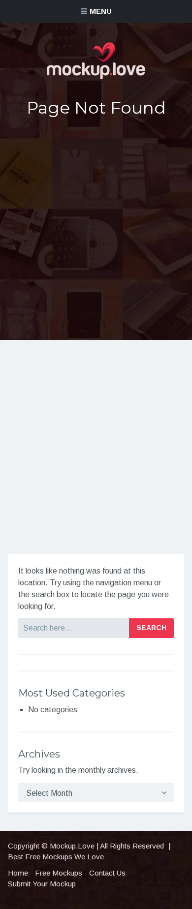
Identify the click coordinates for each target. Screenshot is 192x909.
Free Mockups (58, 873)
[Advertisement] (96, 229)
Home (18, 873)
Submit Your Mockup (42, 883)
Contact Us (107, 873)
